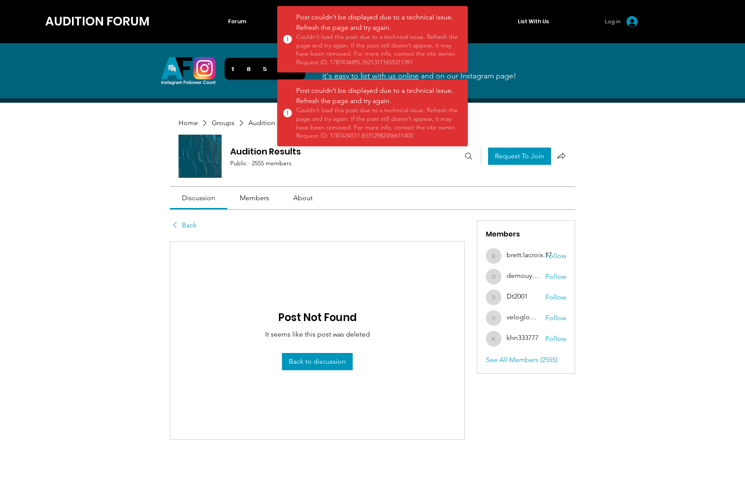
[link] (198, 198)
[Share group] (561, 156)
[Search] (468, 156)
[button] (533, 22)
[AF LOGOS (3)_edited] (188, 70)
